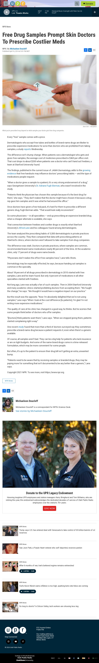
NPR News (6, 26)
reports (27, 149)
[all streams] (95, 12)
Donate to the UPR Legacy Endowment (49, 493)
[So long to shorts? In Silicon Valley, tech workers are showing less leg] (10, 607)
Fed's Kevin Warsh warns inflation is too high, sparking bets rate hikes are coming (53, 586)
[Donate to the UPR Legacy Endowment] (49, 454)
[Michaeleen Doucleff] (7, 404)
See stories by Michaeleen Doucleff (33, 410)
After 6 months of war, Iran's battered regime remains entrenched (46, 565)
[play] (7, 12)
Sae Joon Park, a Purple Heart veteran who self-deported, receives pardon (50, 548)
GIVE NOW (49, 508)
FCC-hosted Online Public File (43, 629)
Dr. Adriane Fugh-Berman (48, 185)
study (21, 327)
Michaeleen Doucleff (18, 48)
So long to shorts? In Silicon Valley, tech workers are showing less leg (48, 606)
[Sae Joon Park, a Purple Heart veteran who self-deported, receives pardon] (10, 548)
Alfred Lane (24, 228)
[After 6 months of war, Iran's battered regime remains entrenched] (10, 566)
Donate (89, 3)
